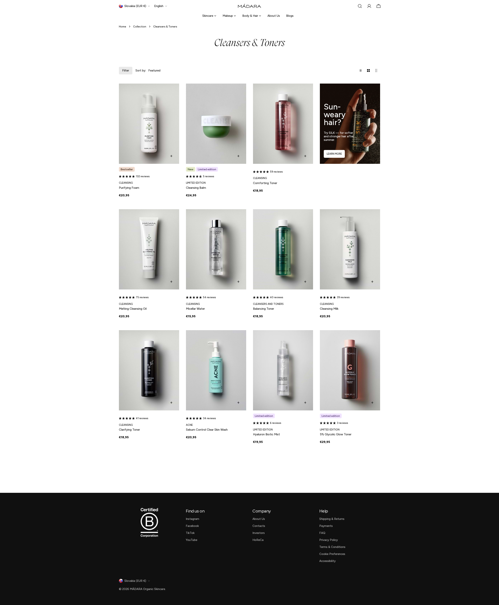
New (190, 169)
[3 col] (376, 70)
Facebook (192, 526)
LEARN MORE (334, 153)
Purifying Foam (129, 188)
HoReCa (258, 540)
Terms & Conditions (332, 547)
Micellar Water (195, 308)
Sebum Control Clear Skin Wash (207, 429)
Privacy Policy (328, 540)
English (158, 6)
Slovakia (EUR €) (135, 6)
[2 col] (368, 70)
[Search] (360, 6)
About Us (273, 16)
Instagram (192, 519)
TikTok (190, 533)
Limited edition (207, 169)
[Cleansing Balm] (216, 124)
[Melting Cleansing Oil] (149, 249)
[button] (127, 176)
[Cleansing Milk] (350, 249)
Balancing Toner (263, 308)
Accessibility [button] (327, 561)
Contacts (258, 526)
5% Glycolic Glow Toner (335, 434)
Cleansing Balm (196, 188)
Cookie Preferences (332, 554)
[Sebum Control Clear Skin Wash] (216, 370)
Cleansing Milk (329, 308)
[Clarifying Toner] (149, 370)
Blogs (290, 16)
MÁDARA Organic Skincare (147, 589)
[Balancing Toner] (283, 249)
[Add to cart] (171, 156)
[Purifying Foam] (149, 124)
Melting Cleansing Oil (133, 308)
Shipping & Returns (331, 519)
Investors (258, 533)
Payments (326, 526)
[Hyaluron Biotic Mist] (283, 370)
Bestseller (127, 169)
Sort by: (140, 70)
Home (122, 26)
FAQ (322, 533)
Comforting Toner (265, 183)
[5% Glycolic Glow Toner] (350, 370)
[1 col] (361, 70)
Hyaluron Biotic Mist (266, 434)
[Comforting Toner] (283, 124)
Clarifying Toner (129, 429)
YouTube (191, 540)
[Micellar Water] (216, 249)
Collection (139, 26)
